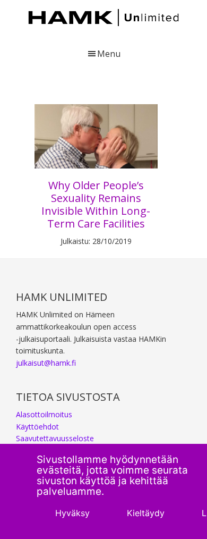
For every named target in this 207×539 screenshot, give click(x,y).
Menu (108, 54)
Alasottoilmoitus (44, 414)
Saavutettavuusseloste (55, 438)
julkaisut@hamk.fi (46, 363)
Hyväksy (72, 513)
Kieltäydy (146, 513)
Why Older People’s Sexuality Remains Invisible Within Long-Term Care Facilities (95, 204)
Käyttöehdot (37, 427)
